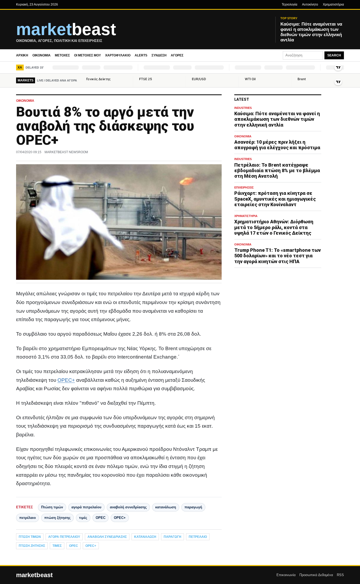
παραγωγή (193, 507)
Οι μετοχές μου (87, 55)
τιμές (83, 518)
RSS (340, 575)
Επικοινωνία (286, 575)
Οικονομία (41, 55)
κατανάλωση (165, 507)
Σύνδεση (159, 55)
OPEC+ (66, 380)
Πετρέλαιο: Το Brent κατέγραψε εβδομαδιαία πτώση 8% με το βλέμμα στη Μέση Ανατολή (277, 170)
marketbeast (34, 575)
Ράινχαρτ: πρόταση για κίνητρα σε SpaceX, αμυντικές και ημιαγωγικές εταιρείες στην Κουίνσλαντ (275, 198)
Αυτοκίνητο (310, 4)
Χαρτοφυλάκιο (117, 55)
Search (334, 55)
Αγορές (177, 55)
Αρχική (22, 55)
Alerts (141, 55)
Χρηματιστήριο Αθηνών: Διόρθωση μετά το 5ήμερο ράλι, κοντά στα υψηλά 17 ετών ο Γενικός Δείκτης (273, 227)
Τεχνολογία (289, 4)
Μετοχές (62, 55)
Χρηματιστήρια (333, 4)
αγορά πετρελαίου (86, 507)
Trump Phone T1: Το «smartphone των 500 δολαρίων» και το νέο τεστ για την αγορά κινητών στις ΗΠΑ (277, 255)
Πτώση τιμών (52, 507)
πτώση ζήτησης (57, 518)
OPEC (100, 518)
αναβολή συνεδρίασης (128, 507)
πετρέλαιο (27, 518)
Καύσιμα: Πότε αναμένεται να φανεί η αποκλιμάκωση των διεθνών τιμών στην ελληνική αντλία (277, 119)
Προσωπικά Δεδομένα (316, 575)
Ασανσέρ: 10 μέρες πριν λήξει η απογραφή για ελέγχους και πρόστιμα (277, 144)
